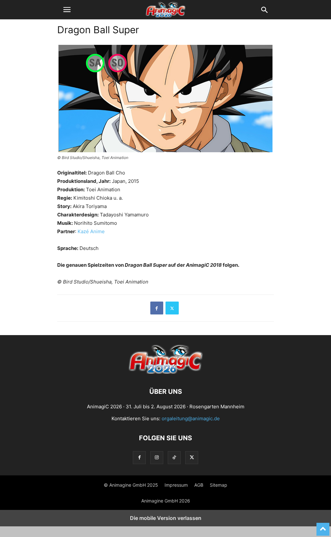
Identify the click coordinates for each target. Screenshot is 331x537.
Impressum (176, 485)
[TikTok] (174, 457)
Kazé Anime (91, 231)
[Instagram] (156, 457)
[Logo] (165, 372)
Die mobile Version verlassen (165, 518)
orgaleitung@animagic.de (191, 418)
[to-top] (322, 526)
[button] (67, 9)
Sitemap (218, 485)
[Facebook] (156, 308)
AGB (198, 485)
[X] (172, 308)
